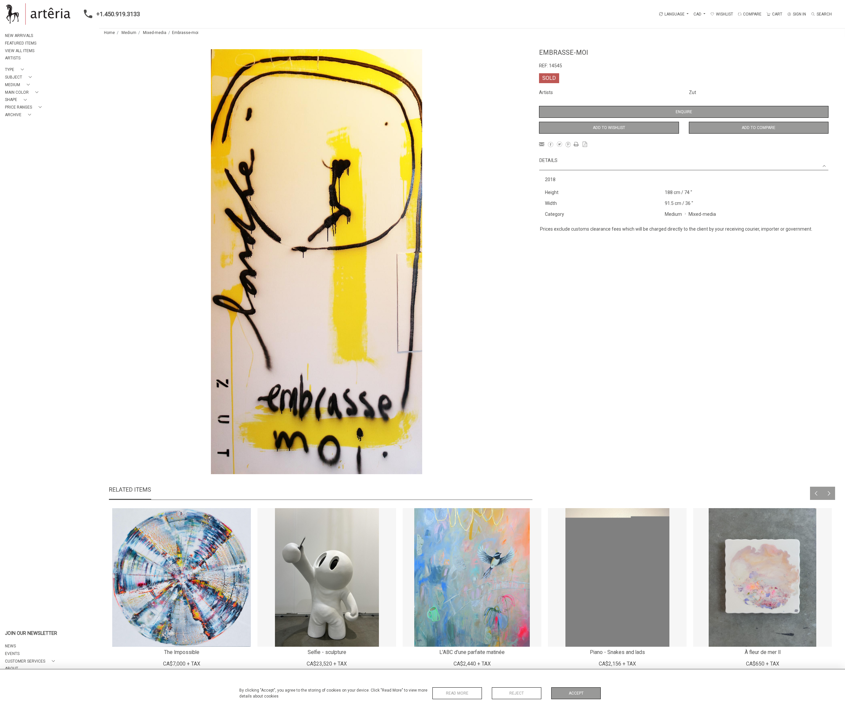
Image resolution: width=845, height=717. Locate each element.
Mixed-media (154, 32)
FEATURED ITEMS (20, 43)
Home (109, 32)
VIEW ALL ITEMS (19, 51)
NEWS (10, 646)
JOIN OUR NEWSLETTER (31, 633)
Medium (128, 32)
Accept (576, 693)
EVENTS (12, 653)
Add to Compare (758, 127)
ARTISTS (12, 58)
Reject (516, 693)
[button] (15, 70)
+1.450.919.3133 (118, 14)
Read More (457, 693)
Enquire (684, 112)
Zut (692, 92)
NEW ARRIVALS (19, 35)
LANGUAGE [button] (674, 14)
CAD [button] (697, 14)
